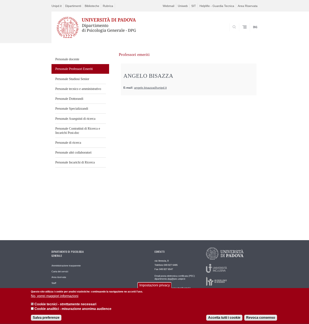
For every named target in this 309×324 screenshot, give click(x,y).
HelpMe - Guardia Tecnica (216, 6)
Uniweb (183, 6)
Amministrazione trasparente (66, 265)
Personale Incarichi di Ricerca (75, 162)
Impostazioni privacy (154, 285)
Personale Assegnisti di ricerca (75, 118)
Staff (54, 283)
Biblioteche (92, 6)
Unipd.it (57, 6)
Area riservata (59, 277)
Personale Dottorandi (69, 98)
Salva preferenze (46, 317)
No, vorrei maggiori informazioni (54, 296)
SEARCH (250, 33)
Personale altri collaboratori (73, 152)
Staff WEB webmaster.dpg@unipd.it (172, 288)
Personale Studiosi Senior (72, 79)
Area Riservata (248, 6)
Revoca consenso (260, 317)
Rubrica (108, 6)
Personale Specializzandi (71, 108)
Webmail (168, 6)
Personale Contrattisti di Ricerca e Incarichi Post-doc (77, 130)
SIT (193, 6)
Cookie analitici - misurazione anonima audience (72, 309)
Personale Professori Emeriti (74, 69)
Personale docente (67, 59)
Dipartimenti (73, 6)
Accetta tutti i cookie (224, 317)
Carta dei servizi (60, 271)
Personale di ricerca (68, 142)
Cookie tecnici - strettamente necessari (65, 304)
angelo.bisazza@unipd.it (150, 87)
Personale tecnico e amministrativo (78, 89)
